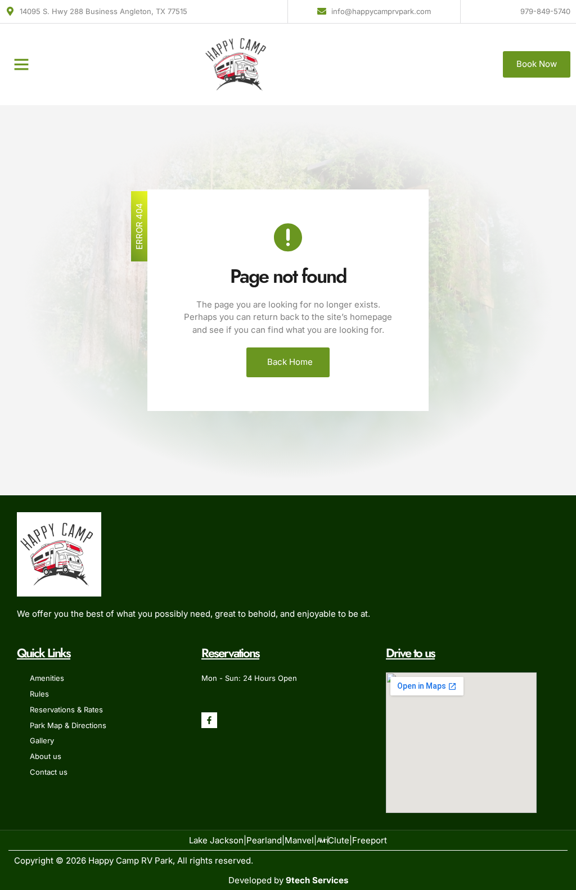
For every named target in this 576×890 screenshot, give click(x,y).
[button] (21, 64)
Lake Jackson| (217, 840)
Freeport (369, 840)
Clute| (340, 840)
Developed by (288, 880)
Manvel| (301, 840)
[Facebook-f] (209, 720)
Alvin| (322, 840)
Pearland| (265, 840)
